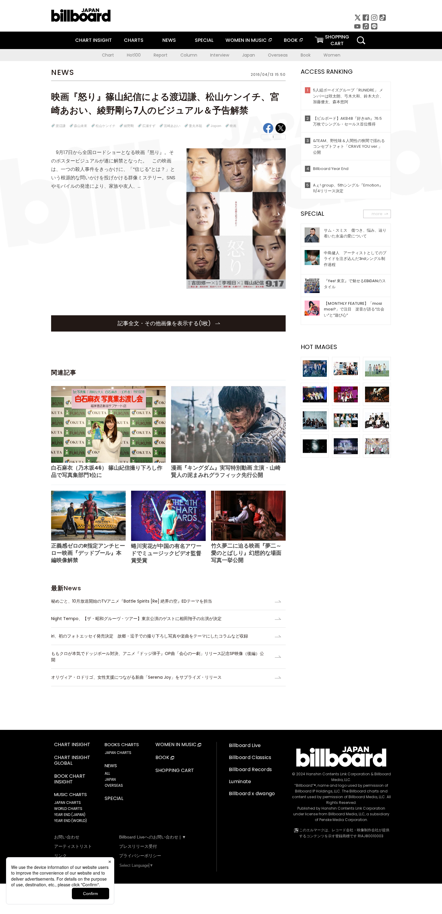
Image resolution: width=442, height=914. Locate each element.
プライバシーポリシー (140, 855)
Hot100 (134, 55)
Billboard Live (245, 745)
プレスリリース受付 (138, 846)
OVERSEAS (114, 785)
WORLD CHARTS (68, 808)
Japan (248, 55)
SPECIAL (204, 40)
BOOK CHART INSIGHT (69, 779)
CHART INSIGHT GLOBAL (72, 760)
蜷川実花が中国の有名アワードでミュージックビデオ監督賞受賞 (166, 553)
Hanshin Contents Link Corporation (338, 774)
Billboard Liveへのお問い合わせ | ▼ (152, 837)
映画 (233, 125)
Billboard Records (250, 769)
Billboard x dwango (252, 793)
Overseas (278, 55)
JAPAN (110, 779)
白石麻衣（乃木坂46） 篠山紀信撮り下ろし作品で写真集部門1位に (106, 471)
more (377, 214)
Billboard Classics (250, 757)
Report (160, 55)
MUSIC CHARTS (70, 794)
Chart (108, 55)
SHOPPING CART (174, 771)
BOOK (291, 40)
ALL (107, 773)
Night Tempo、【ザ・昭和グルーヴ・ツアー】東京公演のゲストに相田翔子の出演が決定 (136, 619)
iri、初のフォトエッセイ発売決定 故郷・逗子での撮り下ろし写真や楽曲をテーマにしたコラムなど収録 (149, 636)
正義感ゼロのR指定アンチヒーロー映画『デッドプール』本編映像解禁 (88, 553)
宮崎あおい (172, 125)
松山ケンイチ (105, 125)
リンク (60, 855)
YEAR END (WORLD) (70, 820)
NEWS (169, 40)
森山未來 (80, 125)
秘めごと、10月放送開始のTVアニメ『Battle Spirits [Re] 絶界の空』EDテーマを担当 (131, 601)
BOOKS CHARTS (122, 744)
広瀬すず (148, 125)
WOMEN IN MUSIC (246, 40)
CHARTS (133, 40)
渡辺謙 (61, 125)
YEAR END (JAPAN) (69, 814)
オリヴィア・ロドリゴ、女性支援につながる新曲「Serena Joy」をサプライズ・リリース (136, 677)
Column (188, 55)
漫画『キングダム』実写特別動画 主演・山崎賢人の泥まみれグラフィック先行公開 (226, 471)
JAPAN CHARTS (67, 802)
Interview (219, 55)
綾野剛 (129, 125)
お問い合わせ (66, 837)
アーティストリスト (73, 846)
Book (306, 55)
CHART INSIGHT (93, 40)
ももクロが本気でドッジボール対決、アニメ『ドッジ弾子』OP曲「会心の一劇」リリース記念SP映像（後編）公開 (157, 656)
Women (332, 55)
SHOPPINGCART (337, 40)
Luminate (240, 781)
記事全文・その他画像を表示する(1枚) (165, 323)
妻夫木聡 (195, 125)
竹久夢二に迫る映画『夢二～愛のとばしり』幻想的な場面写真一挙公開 (246, 553)
